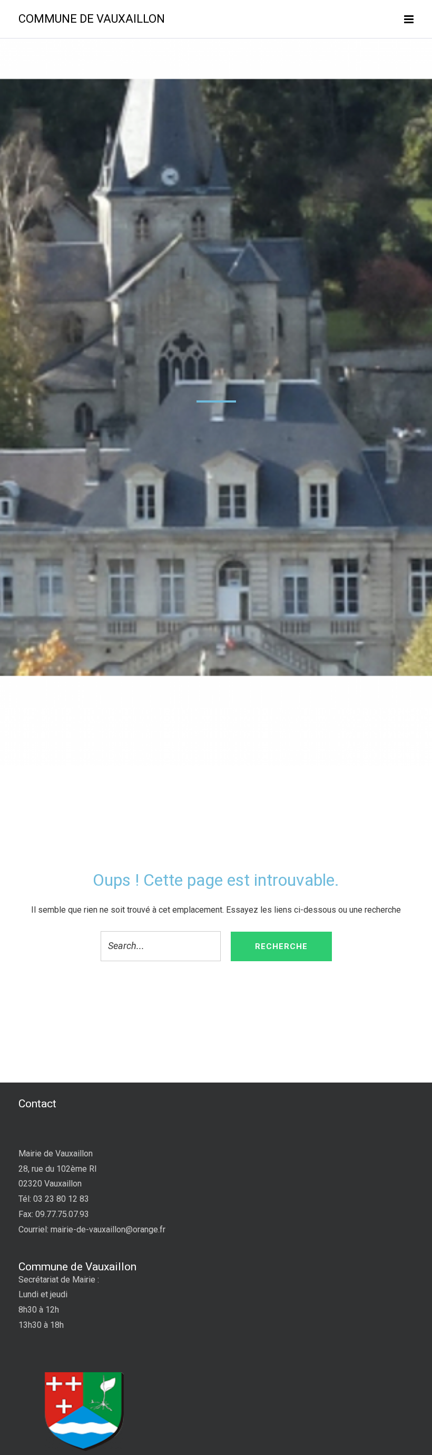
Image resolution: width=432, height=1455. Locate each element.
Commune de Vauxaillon (91, 18)
